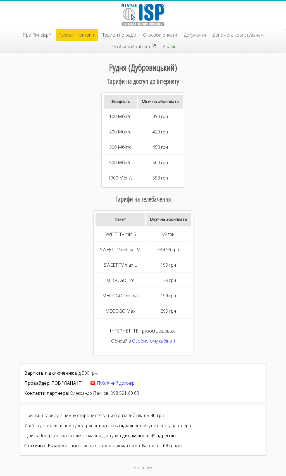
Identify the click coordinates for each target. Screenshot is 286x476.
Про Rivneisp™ (37, 35)
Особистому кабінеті (153, 341)
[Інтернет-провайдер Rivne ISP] (143, 15)
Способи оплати (160, 35)
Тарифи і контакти (77, 35)
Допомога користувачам (238, 35)
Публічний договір (116, 383)
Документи (195, 35)
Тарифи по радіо (119, 35)
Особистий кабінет (131, 47)
